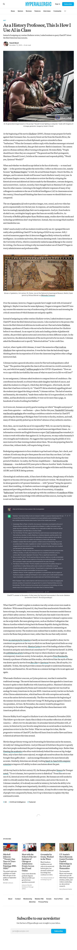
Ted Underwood (53, 432)
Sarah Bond (14, 43)
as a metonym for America (19, 640)
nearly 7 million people (29, 369)
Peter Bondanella (60, 656)
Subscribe (68, 4)
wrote (46, 216)
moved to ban (23, 210)
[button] (27, 899)
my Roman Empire (19, 172)
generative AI (17, 203)
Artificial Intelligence (17, 802)
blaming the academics (12, 751)
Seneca (59, 770)
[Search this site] (4, 4)
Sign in (57, 4)
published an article (14, 653)
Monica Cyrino (34, 646)
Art (4, 20)
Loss (6, 366)
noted (5, 773)
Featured (32, 802)
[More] (65, 11)
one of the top (54, 242)
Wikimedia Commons (48, 295)
